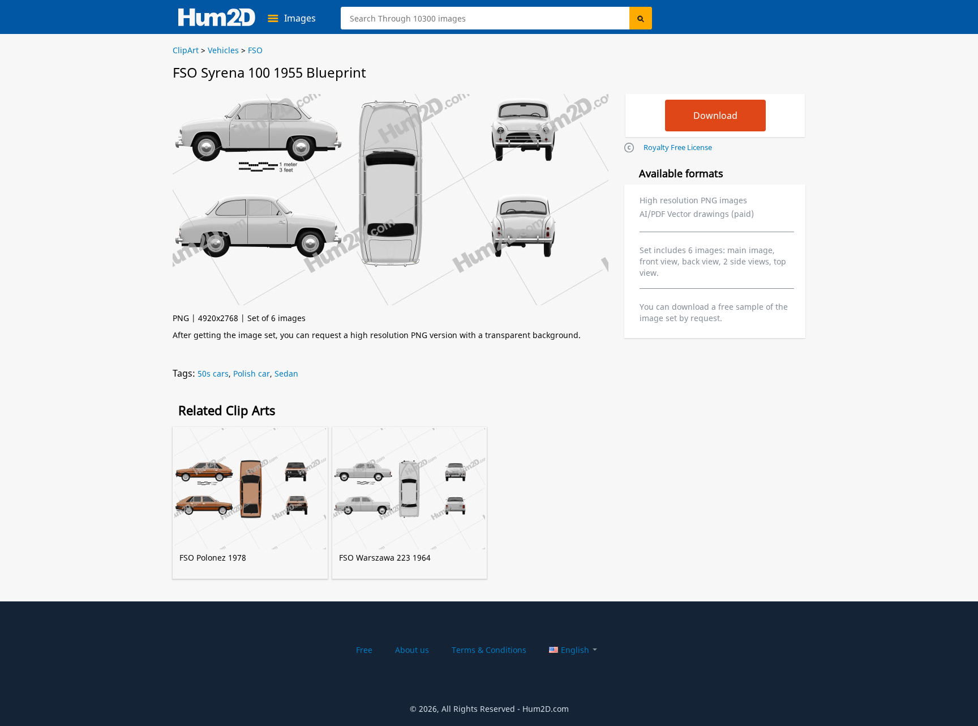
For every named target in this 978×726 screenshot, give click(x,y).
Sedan (286, 373)
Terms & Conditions (489, 649)
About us (412, 649)
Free (364, 649)
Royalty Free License (678, 147)
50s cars (213, 373)
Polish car (251, 373)
